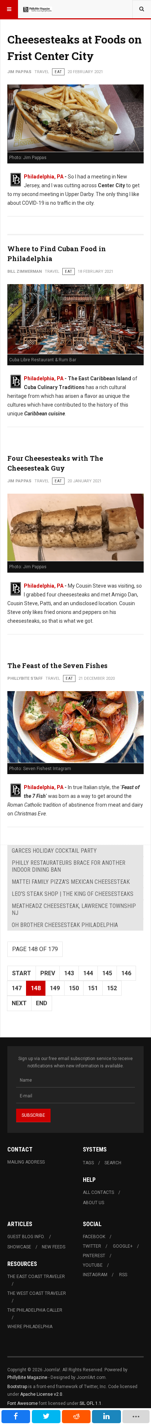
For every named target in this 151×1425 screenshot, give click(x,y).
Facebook (94, 1236)
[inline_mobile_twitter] (46, 1416)
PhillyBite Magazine (27, 1377)
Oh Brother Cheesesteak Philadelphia (65, 924)
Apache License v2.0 (41, 1394)
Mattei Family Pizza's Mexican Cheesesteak (71, 881)
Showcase (19, 1246)
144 (88, 973)
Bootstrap (17, 1386)
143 (69, 973)
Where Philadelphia (29, 1326)
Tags (88, 1162)
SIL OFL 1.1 (91, 1403)
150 (74, 988)
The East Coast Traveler (36, 1276)
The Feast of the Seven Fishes (57, 665)
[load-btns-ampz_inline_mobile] (136, 1416)
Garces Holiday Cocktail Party (54, 850)
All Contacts (98, 1192)
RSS (123, 1274)
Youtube (93, 1265)
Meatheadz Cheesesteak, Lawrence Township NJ (74, 909)
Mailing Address (26, 1162)
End (41, 1003)
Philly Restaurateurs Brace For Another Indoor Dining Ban (68, 866)
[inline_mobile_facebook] (15, 1416)
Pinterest (94, 1255)
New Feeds (53, 1246)
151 (93, 988)
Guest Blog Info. (26, 1236)
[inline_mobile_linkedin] (106, 1416)
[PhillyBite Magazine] (37, 9)
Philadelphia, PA (43, 177)
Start (21, 973)
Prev (47, 973)
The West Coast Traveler (36, 1293)
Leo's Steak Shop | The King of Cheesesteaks (72, 893)
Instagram (95, 1274)
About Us (93, 1202)
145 (107, 973)
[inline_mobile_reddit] (76, 1416)
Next (19, 1003)
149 (55, 988)
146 (126, 973)
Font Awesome (22, 1403)
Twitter (92, 1246)
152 (112, 988)
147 (17, 988)
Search (112, 1162)
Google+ (123, 1246)
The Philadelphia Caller (34, 1310)
